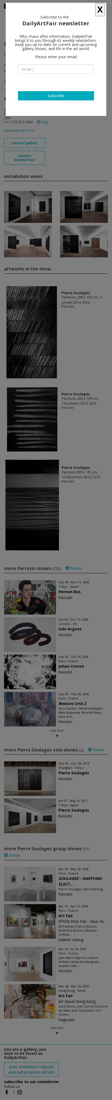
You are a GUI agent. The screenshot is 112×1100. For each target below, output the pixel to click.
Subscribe (56, 95)
